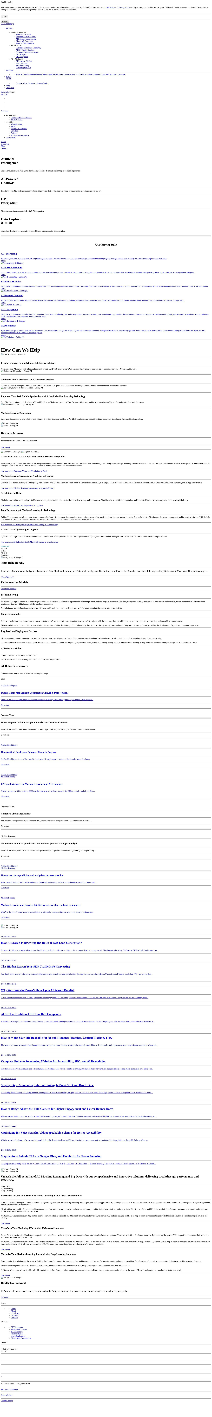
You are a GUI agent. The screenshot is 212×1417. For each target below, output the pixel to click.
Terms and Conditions (9, 1389)
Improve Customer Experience (113, 74)
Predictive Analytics (23, 34)
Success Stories (42, 83)
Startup (8, 77)
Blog (8, 85)
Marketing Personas (23, 68)
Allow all (5, 21)
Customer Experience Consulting (28, 48)
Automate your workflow (73, 74)
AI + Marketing (17, 59)
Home (13, 1309)
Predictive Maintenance (25, 43)
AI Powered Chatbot (19, 1329)
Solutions (9, 70)
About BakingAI (7, 577)
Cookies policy (7, 1401)
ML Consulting (17, 1332)
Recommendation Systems (26, 37)
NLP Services (16, 46)
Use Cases (10, 88)
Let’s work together (8, 589)
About (8, 79)
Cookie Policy (109, 7)
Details (4, 16)
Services (9, 28)
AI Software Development (26, 39)
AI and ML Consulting (24, 41)
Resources (32, 83)
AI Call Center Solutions (25, 50)
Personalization (21, 63)
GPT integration (17, 1327)
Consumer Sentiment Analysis (27, 52)
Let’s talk (4, 1297)
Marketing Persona (18, 1336)
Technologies (11, 115)
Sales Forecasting (22, 65)
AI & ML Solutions (18, 32)
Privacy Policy (124, 7)
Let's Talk (5, 92)
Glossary (14, 1317)
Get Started (5, 447)
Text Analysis (21, 54)
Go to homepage (7, 24)
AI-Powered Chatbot (24, 61)
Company (19, 83)
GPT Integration (22, 57)
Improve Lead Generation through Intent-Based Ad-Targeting (39, 74)
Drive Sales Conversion (92, 74)
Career (25, 83)
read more (24, 471)
